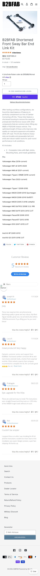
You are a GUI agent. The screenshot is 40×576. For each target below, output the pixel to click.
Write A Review (20, 274)
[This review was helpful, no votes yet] (32, 330)
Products (8, 483)
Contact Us (8, 477)
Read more (18, 366)
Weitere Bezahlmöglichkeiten (20, 102)
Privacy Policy (10, 506)
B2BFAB (16, 569)
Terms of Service (11, 494)
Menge (4, 80)
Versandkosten (12, 67)
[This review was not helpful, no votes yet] (35, 330)
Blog (6, 517)
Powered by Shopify (26, 569)
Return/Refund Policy (12, 500)
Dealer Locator (10, 489)
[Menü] (36, 4)
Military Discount (11, 512)
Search (7, 471)
